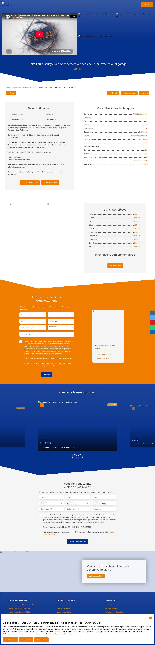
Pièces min (97, 509)
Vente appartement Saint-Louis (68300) (23, 605)
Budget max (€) (46, 509)
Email (23, 321)
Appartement (16, 87)
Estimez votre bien (63, 605)
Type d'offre (44, 502)
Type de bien (70, 502)
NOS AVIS (80, 4)
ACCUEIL (54, 4)
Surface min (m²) (73, 509)
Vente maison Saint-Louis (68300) (21, 608)
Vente (8, 87)
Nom (51, 315)
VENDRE (71, 4)
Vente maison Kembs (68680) (19, 612)
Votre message (26, 334)
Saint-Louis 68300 (29, 87)
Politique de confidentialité (114, 612)
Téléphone (53, 321)
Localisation (96, 502)
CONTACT (89, 4)
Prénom (24, 315)
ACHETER (63, 4)
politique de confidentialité (50, 366)
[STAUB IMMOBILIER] (9, 4)
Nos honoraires (110, 605)
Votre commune (27, 328)
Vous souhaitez (53, 326)
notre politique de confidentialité (60, 634)
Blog (97, 4)
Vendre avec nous (63, 608)
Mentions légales (111, 608)
